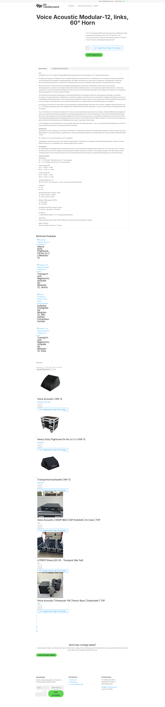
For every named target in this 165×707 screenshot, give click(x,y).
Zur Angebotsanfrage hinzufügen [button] (52, 409)
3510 (38, 523)
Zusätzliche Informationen (60, 68)
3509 (38, 603)
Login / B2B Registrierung (106, 1)
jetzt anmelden (56, 693)
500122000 (40, 482)
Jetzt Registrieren (94, 55)
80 (37, 627)
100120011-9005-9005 (43, 402)
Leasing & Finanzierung (84, 6)
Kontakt (96, 6)
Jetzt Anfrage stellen (46, 655)
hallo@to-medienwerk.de (109, 687)
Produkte (71, 6)
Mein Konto (118, 1)
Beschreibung (43, 68)
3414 (38, 563)
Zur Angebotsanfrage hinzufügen (107, 48)
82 (37, 631)
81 (36, 629)
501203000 (40, 442)
